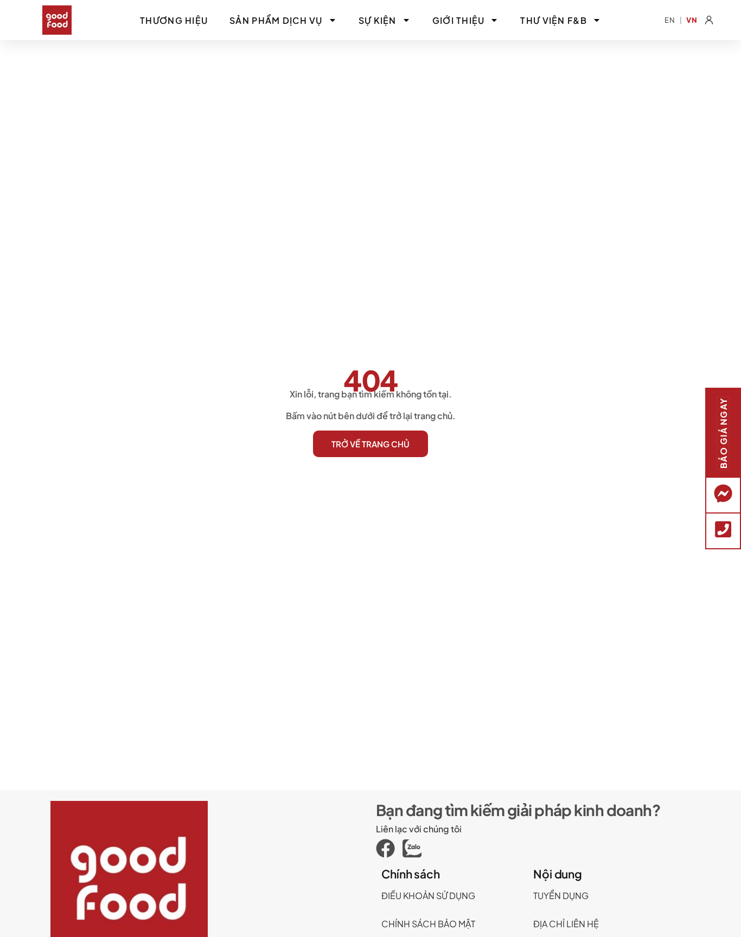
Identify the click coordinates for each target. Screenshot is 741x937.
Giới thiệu (458, 20)
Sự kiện (378, 20)
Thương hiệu (174, 20)
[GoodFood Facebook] (389, 848)
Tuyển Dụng (561, 895)
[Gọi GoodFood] (723, 529)
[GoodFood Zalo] (416, 848)
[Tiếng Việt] (692, 20)
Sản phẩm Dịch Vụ (275, 20)
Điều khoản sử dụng (428, 895)
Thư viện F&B (553, 20)
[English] (670, 20)
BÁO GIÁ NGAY (723, 432)
